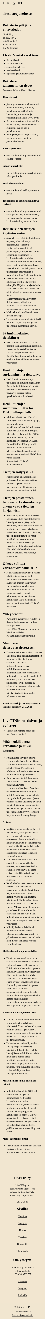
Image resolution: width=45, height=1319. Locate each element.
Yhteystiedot (22, 1251)
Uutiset (22, 1230)
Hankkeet (22, 1237)
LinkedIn (22, 1295)
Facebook (22, 1281)
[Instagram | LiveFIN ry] (3, 1163)
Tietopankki (22, 1244)
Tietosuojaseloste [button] (22, 1311)
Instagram (22, 1288)
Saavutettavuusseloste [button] (22, 1315)
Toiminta (22, 1216)
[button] (40, 3)
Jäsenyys (22, 1223)
